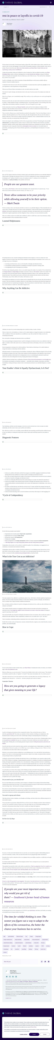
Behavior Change (20, 936)
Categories (5, 7)
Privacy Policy (33, 1027)
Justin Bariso (32, 910)
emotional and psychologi (20, 552)
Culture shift (36, 942)
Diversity (43, 942)
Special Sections (43, 7)
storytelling (24, 949)
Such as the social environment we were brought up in (39, 359)
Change (31, 936)
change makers (26, 939)
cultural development (19, 942)
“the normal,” (36, 271)
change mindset (45, 939)
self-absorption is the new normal (29, 126)
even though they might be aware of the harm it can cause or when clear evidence (27, 610)
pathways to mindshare (10, 740)
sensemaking (6, 949)
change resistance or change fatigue (11, 271)
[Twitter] (45, 961)
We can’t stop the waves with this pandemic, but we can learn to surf (24, 869)
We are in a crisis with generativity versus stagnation (13, 881)
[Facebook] (41, 961)
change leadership (18, 939)
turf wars (5, 952)
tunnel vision (43, 949)
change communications (8, 939)
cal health (28, 552)
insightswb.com (8, 998)
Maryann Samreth (21, 107)
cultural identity (28, 942)
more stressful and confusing (33, 74)
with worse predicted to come (11, 669)
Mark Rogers (9, 23)
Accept (34, 1034)
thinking (30, 949)
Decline (44, 1034)
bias (26, 936)
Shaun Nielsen (28, 667)
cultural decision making (8, 942)
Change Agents (38, 936)
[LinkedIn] (48, 961)
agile (4, 936)
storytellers (17, 949)
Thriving (36, 949)
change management (35, 939)
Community (6, 11)
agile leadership (11, 936)
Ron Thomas (12, 188)
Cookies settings (23, 1034)
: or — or (22, 981)
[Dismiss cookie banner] (49, 1020)
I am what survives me (35, 881)
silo (11, 949)
